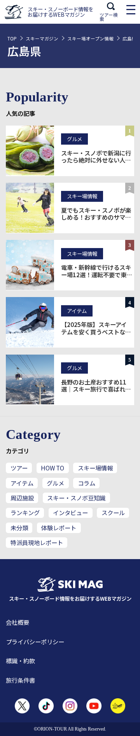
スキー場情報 (95, 467)
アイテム (21, 483)
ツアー (19, 467)
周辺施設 (22, 497)
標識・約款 (20, 660)
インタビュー (70, 512)
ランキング (25, 512)
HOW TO (52, 467)
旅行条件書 (20, 680)
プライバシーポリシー (35, 641)
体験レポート (58, 527)
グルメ (55, 483)
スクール (113, 512)
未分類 (19, 527)
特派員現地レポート (36, 542)
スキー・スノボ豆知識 (76, 497)
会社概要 (17, 622)
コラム (86, 483)
